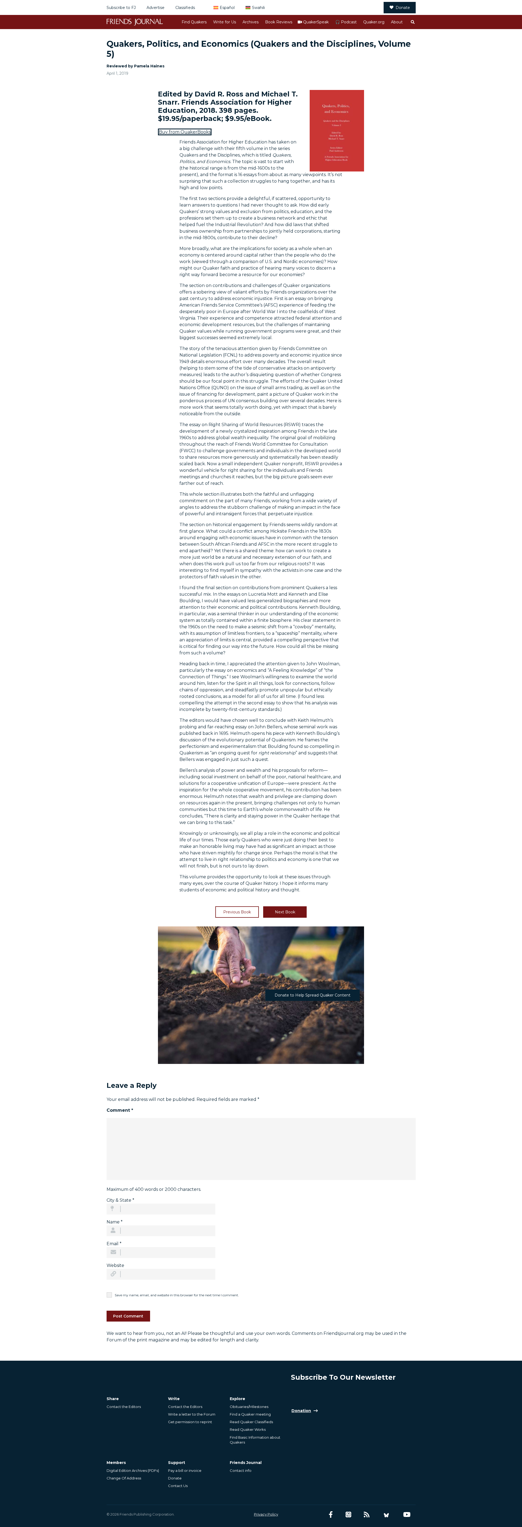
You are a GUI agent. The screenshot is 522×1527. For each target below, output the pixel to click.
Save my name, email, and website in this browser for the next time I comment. (177, 1295)
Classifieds (185, 8)
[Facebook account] (331, 1515)
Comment (120, 1110)
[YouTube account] (407, 1515)
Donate (403, 7)
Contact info (240, 1470)
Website (115, 1265)
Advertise (155, 8)
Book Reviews (278, 22)
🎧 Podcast (346, 22)
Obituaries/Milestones (249, 1406)
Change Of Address (124, 1478)
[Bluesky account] (386, 1515)
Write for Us (224, 22)
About (397, 22)
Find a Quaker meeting (250, 1414)
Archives (251, 22)
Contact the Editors (124, 1406)
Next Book (285, 912)
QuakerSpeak (316, 22)
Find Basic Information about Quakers (255, 1439)
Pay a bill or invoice (184, 1470)
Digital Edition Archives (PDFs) (133, 1470)
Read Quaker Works (248, 1429)
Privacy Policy (266, 1514)
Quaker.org (373, 22)
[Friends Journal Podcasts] (348, 1515)
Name (115, 1222)
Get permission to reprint (190, 1422)
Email (114, 1243)
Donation (301, 1410)
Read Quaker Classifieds (251, 1422)
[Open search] (412, 22)
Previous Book (237, 912)
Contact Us (178, 1486)
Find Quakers (194, 22)
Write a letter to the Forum (191, 1414)
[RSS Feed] (366, 1515)
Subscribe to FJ (121, 8)
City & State (120, 1200)
